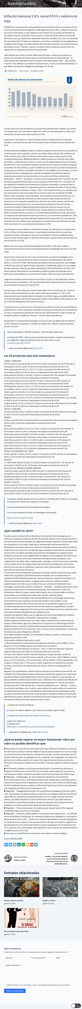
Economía (34, 71)
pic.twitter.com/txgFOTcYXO (18, 343)
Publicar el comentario (14, 991)
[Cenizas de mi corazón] (21, 887)
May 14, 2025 (43, 732)
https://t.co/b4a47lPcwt (21, 726)
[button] (76, 1006)
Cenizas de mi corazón (13, 900)
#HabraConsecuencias (41, 715)
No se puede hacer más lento (16, 931)
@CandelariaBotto (22, 715)
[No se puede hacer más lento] (21, 918)
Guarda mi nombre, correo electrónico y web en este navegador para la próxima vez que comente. (38, 985)
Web (58, 958)
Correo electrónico (38, 958)
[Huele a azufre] (60, 887)
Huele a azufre (49, 900)
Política (41, 71)
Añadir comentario (13, 965)
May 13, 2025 (37, 348)
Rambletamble (21, 3)
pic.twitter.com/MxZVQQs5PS (43, 726)
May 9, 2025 (37, 523)
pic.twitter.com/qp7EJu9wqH (21, 517)
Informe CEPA (16, 838)
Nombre (9, 958)
